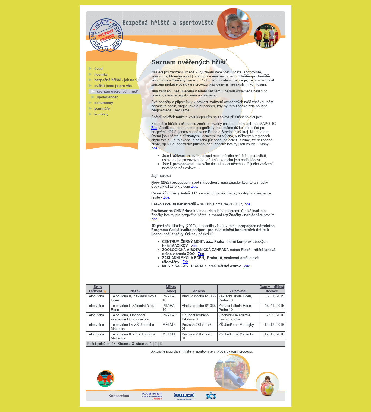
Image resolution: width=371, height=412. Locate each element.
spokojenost (107, 97)
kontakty (101, 114)
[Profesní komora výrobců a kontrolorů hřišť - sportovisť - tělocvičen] (184, 399)
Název (135, 291)
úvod (98, 69)
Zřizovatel (238, 291)
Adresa (199, 291)
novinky (101, 74)
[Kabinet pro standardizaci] (152, 399)
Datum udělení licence (272, 289)
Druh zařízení (95, 289)
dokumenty (103, 103)
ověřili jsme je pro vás (113, 86)
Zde (154, 128)
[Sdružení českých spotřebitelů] (211, 397)
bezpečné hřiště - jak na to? (117, 80)
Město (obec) (171, 289)
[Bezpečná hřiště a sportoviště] (106, 35)
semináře (102, 108)
